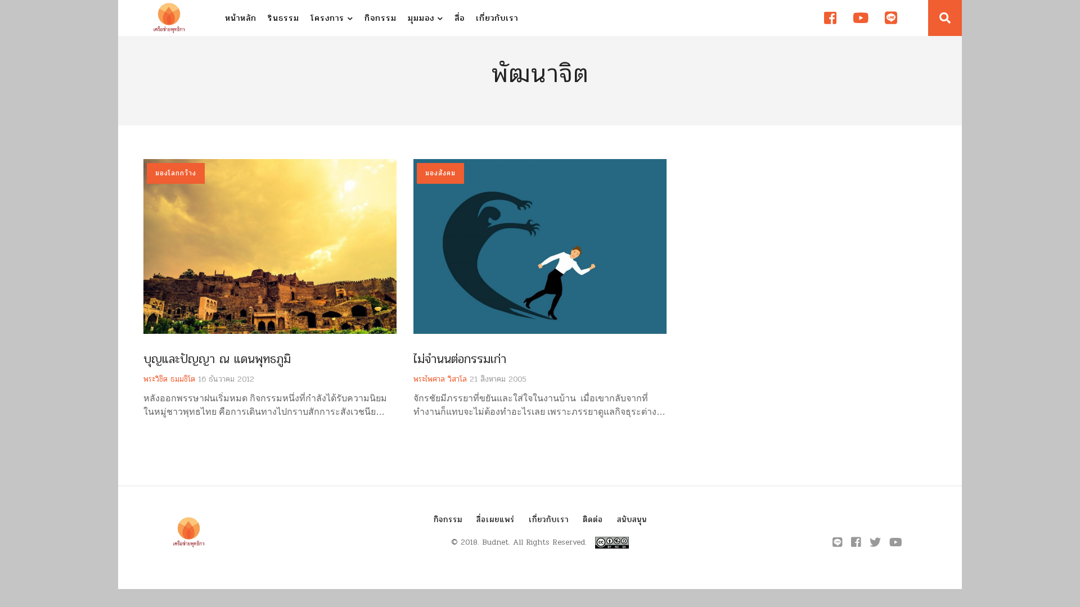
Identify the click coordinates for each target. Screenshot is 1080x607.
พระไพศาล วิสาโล (440, 379)
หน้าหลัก (240, 18)
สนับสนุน (632, 520)
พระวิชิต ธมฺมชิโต (169, 379)
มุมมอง (423, 18)
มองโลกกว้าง (175, 173)
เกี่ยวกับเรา (497, 18)
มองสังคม (440, 173)
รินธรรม (283, 18)
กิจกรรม (380, 18)
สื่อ (459, 18)
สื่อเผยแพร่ (495, 520)
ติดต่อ (593, 520)
